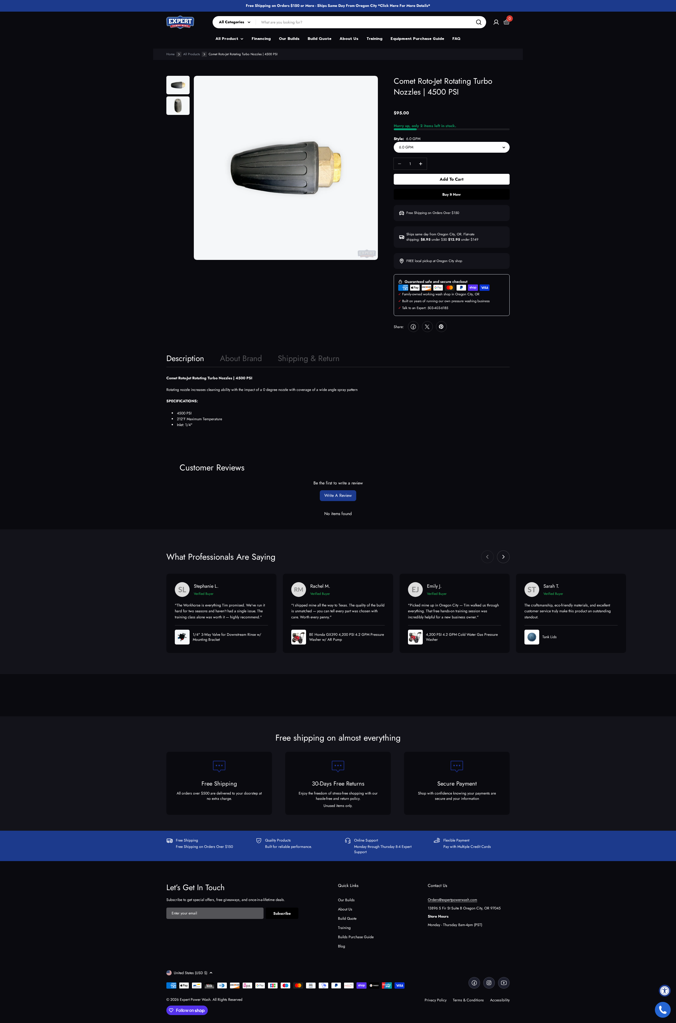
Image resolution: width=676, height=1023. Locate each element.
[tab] (185, 360)
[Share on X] (427, 326)
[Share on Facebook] (413, 326)
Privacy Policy (436, 1000)
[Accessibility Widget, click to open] (665, 991)
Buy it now (451, 194)
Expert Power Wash (195, 999)
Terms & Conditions (468, 1000)
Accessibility (500, 1000)
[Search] (479, 22)
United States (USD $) (190, 972)
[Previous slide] (487, 556)
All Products (191, 54)
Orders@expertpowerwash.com (452, 899)
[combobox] (349, 22)
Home (170, 54)
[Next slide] (503, 556)
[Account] (496, 22)
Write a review (338, 495)
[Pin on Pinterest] (441, 326)
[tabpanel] (338, 402)
